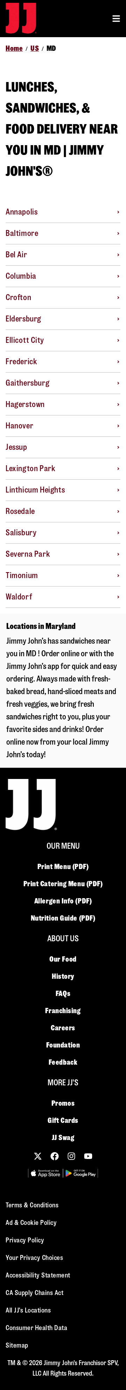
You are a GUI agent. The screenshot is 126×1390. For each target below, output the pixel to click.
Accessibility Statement (38, 1275)
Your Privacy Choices (34, 1257)
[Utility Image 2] (80, 1173)
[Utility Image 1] (45, 1173)
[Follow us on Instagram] (71, 1156)
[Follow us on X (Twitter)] (38, 1156)
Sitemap (17, 1345)
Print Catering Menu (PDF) (63, 884)
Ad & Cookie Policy (31, 1222)
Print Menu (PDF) (63, 866)
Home (14, 48)
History (63, 976)
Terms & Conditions (32, 1205)
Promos (63, 1103)
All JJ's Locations (28, 1310)
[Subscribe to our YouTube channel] (88, 1156)
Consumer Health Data (36, 1327)
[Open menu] (116, 18)
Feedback (63, 1062)
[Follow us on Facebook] (54, 1156)
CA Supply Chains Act (34, 1292)
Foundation (63, 1045)
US (34, 48)
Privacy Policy (25, 1240)
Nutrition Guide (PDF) (63, 918)
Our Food (62, 959)
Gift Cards (63, 1120)
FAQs (63, 993)
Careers (63, 1028)
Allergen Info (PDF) (63, 901)
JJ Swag (63, 1137)
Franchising (62, 1011)
